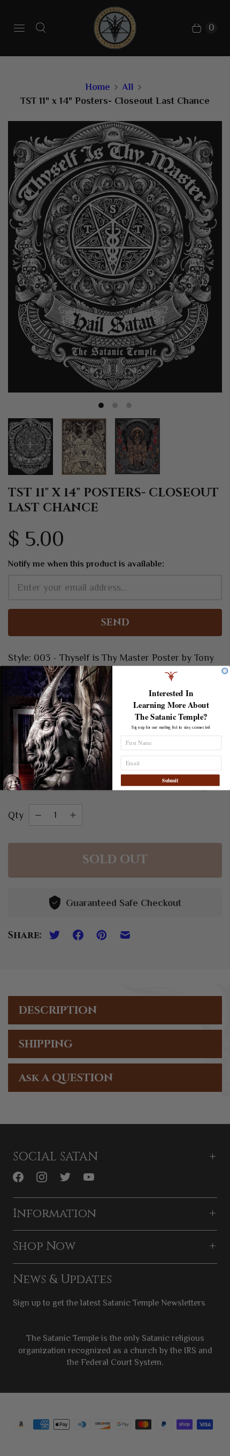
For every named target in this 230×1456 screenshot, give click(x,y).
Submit (170, 780)
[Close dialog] (225, 671)
